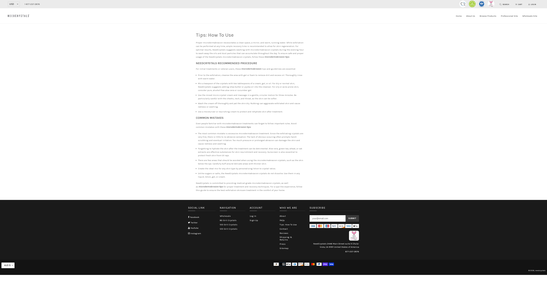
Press (283, 244)
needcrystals (540, 270)
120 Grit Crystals (228, 229)
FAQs (282, 220)
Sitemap (284, 248)
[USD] (14, 4)
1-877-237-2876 (32, 4)
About (283, 216)
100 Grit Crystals (228, 224)
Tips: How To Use (288, 224)
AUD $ (7, 265)
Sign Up (254, 220)
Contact (284, 229)
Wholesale (225, 216)
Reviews (284, 233)
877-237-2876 (352, 251)
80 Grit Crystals (228, 220)
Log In (253, 216)
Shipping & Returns (286, 238)
